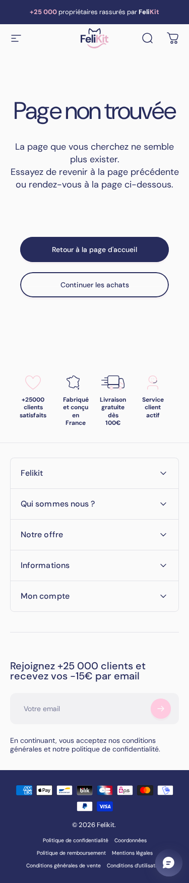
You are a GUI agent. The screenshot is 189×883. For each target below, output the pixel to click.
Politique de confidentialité (75, 840)
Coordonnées (130, 840)
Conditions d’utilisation (135, 865)
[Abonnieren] (161, 709)
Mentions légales (132, 853)
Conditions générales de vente (63, 865)
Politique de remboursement (71, 853)
